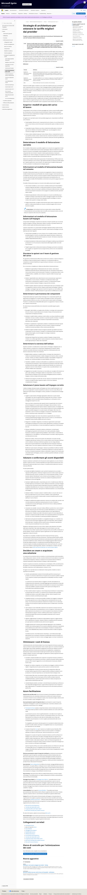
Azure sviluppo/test (34, 764)
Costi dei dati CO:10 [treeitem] (9, 86)
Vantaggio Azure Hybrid (42, 779)
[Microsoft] (2, 10)
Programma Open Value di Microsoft (33, 838)
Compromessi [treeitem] (7, 48)
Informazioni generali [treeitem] (7, 33)
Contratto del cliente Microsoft (32, 807)
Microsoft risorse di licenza (31, 842)
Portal (74, 13)
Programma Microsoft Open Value (33, 808)
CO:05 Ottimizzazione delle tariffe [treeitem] (9, 71)
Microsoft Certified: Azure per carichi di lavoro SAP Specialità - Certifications (38, 872)
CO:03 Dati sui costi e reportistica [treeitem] (9, 65)
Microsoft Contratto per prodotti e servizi (34, 810)
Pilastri (45, 21)
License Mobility (42, 790)
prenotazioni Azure (29, 825)
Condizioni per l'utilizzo (76, 893)
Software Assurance (35, 799)
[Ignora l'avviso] (85, 2)
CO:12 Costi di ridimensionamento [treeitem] (9, 92)
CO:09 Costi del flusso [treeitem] (9, 84)
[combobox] (8, 23)
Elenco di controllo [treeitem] (8, 46)
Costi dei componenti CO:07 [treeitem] (9, 78)
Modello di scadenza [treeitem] (8, 50)
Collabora (45, 893)
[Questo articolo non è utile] (74, 46)
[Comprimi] (15, 21)
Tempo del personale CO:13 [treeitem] (9, 95)
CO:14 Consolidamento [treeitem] (9, 98)
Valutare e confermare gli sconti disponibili (78, 30)
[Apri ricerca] (81, 10)
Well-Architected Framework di (36, 21)
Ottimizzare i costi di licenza (78, 34)
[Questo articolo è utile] (73, 46)
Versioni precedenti (34, 893)
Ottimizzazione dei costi (53, 21)
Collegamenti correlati (77, 37)
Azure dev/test (28, 828)
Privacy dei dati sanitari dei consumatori (62, 893)
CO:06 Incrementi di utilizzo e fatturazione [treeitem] (9, 74)
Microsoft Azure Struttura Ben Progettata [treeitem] (8, 26)
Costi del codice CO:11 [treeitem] (9, 89)
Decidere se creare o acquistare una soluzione (78, 32)
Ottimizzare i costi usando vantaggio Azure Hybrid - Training (35, 865)
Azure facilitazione (76, 36)
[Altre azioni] (63, 22)
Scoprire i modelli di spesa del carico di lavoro (79, 24)
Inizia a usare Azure (81, 13)
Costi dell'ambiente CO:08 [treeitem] (9, 82)
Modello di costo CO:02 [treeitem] (9, 62)
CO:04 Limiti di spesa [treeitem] (9, 68)
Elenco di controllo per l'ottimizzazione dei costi (35, 853)
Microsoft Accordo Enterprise (32, 805)
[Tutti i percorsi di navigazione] (24, 22)
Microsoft (48, 813)
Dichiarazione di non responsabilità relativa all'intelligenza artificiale (15, 893)
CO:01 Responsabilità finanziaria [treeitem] (9, 59)
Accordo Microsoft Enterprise (32, 835)
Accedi (84, 10)
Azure (27, 21)
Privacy (50, 893)
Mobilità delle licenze (30, 832)
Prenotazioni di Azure (30, 708)
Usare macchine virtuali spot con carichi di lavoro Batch (45, 547)
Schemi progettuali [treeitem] (8, 53)
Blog (40, 893)
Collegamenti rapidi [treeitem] (8, 42)
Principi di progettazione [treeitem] (9, 44)
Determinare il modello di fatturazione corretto (78, 27)
